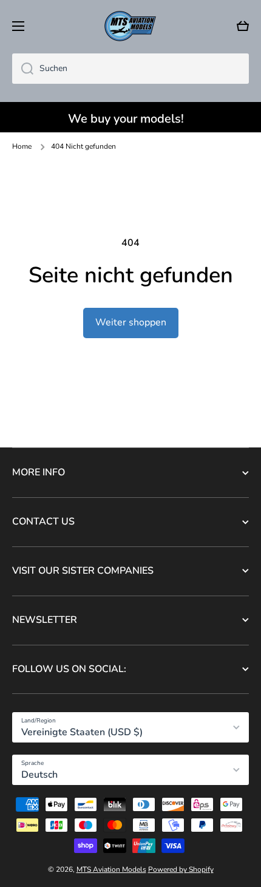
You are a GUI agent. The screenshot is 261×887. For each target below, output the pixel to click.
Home (22, 146)
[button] (243, 26)
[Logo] (130, 26)
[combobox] (130, 68)
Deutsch (39, 774)
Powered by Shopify (181, 869)
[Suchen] (22, 68)
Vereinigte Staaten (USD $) (82, 732)
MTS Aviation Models (111, 869)
